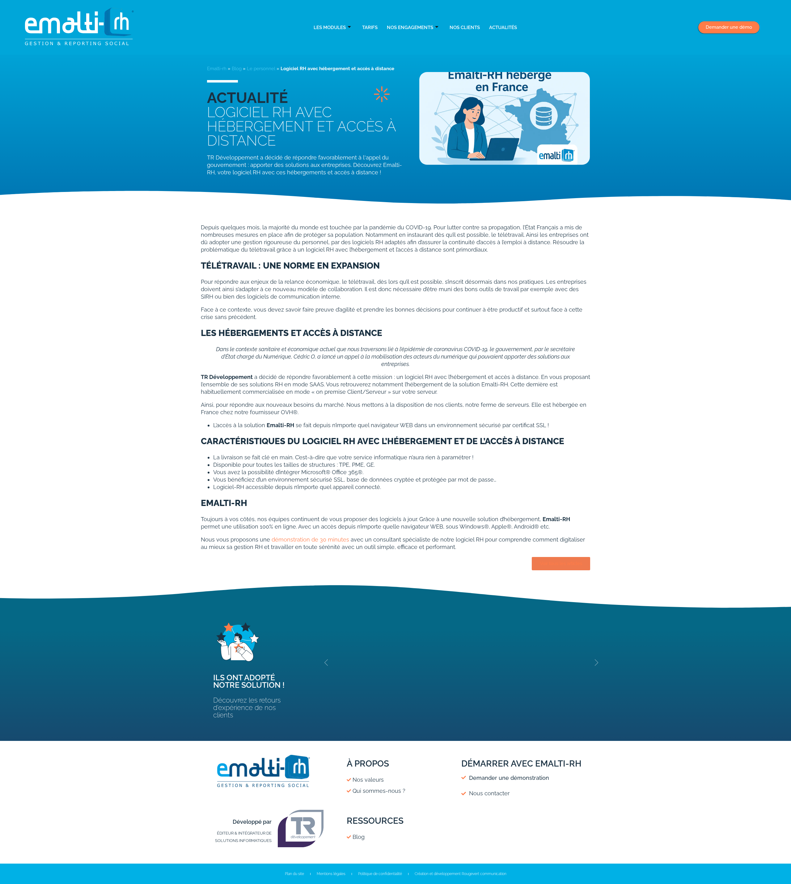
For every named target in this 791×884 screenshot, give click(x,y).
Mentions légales (331, 874)
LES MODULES (330, 27)
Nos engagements (410, 27)
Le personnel (261, 68)
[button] (326, 663)
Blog (237, 68)
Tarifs (370, 27)
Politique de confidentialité (380, 874)
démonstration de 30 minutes (310, 539)
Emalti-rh (216, 68)
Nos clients (465, 27)
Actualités (503, 27)
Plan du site (294, 874)
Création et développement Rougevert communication (460, 874)
